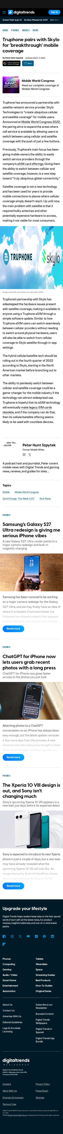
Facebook (4, 936)
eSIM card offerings (30, 164)
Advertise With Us (12, 1016)
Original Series (43, 991)
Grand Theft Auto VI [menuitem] (12, 20)
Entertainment (10, 985)
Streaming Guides (45, 975)
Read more (13, 629)
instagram (24, 454)
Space (39, 969)
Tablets (39, 959)
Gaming (7, 969)
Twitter (20, 936)
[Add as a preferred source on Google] (12, 63)
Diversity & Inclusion (13, 1097)
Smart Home (9, 980)
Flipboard (4, 944)
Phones (7, 959)
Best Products (43, 980)
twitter (29, 454)
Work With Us (10, 1090)
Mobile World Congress (38, 81)
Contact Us (9, 1010)
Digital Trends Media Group (17, 1115)
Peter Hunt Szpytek (14, 57)
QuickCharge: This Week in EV (18, 498)
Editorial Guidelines (12, 1022)
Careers (7, 1084)
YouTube (28, 936)
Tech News (45, 498)
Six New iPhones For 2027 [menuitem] (36, 20)
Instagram (12, 936)
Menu (4, 12)
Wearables (41, 964)
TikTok (36, 936)
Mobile (6, 492)
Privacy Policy (43, 1084)
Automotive (9, 991)
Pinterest (44, 936)
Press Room (42, 1090)
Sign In (54, 12)
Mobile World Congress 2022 (40, 122)
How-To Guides (44, 985)
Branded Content (45, 1013)
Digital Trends (17, 16)
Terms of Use (9, 1104)
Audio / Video (10, 975)
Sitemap (40, 1097)
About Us (7, 1004)
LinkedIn (52, 936)
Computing (9, 964)
